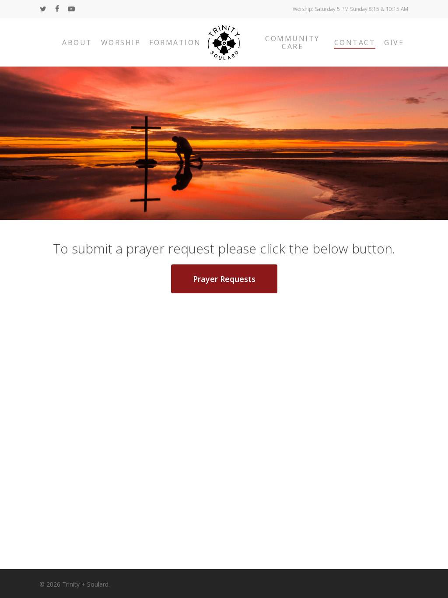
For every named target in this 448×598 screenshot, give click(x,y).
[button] (224, 278)
